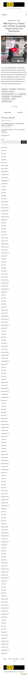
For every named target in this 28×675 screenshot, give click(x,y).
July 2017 (3, 475)
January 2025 (4, 204)
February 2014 (4, 599)
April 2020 (3, 376)
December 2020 (5, 352)
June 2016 (3, 514)
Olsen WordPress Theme (10, 671)
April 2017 (3, 484)
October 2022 (4, 286)
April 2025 (3, 195)
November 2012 (5, 644)
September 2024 (5, 216)
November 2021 (5, 319)
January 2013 (4, 638)
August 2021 (4, 328)
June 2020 (3, 370)
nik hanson (4, 91)
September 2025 (5, 180)
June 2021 (3, 334)
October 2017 (4, 466)
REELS (5, 659)
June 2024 (3, 225)
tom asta (13, 98)
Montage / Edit (12, 20)
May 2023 (3, 265)
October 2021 (4, 322)
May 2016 (3, 517)
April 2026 (3, 159)
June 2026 (3, 153)
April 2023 (3, 268)
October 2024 (4, 213)
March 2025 (4, 198)
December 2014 (5, 569)
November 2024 (5, 210)
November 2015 (5, 535)
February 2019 (4, 418)
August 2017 (4, 472)
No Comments (19, 34)
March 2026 (4, 162)
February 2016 (4, 526)
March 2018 (4, 451)
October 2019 (4, 394)
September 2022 (5, 289)
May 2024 (3, 228)
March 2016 (4, 523)
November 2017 (5, 463)
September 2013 (5, 614)
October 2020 (4, 358)
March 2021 (4, 343)
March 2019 (4, 415)
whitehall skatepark (6, 101)
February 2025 (4, 201)
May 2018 (3, 445)
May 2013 (3, 626)
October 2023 (4, 249)
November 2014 (5, 572)
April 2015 (3, 556)
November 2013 (5, 608)
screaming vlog (5, 98)
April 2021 (3, 340)
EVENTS (22, 659)
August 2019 (4, 400)
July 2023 (3, 259)
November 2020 (5, 355)
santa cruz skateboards (7, 94)
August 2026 (4, 147)
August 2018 (4, 436)
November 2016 (5, 499)
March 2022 (4, 307)
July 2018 (3, 439)
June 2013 (3, 623)
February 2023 (4, 274)
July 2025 (3, 186)
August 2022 (4, 292)
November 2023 (5, 246)
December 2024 (5, 207)
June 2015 (3, 550)
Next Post (20, 112)
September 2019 (5, 397)
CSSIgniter (21, 671)
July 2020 (3, 367)
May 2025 (3, 192)
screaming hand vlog (16, 96)
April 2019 (3, 412)
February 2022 (4, 310)
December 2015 (5, 532)
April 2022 (3, 304)
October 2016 (4, 502)
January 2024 (4, 240)
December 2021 (5, 316)
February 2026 (4, 165)
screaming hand (6, 96)
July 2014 (3, 584)
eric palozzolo (12, 89)
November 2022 (5, 283)
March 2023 (4, 271)
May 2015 (3, 553)
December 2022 (5, 280)
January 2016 (4, 529)
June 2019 (3, 406)
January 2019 (4, 421)
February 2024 (4, 237)
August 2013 (4, 617)
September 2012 (5, 650)
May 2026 (3, 156)
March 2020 (4, 379)
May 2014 (3, 590)
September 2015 (5, 541)
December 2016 (5, 496)
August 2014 (4, 581)
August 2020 (4, 364)
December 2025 (5, 171)
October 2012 (4, 647)
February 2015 (4, 562)
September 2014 (5, 578)
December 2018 (5, 424)
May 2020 (3, 373)
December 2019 (5, 388)
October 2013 (4, 611)
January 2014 (4, 602)
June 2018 (3, 442)
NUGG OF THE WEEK (13, 659)
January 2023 (4, 277)
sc (15, 94)
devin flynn (4, 89)
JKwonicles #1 (5, 135)
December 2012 (5, 641)
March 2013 (4, 632)
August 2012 (4, 653)
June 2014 (3, 587)
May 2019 (3, 409)
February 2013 (4, 635)
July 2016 (3, 511)
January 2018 (4, 457)
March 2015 (4, 559)
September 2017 (5, 469)
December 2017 (5, 460)
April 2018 (3, 448)
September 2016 (5, 505)
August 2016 (4, 508)
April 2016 (3, 520)
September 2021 (5, 325)
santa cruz (11, 91)
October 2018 (4, 430)
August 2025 (4, 183)
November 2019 (5, 391)
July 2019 (3, 403)
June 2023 (3, 262)
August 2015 (4, 544)
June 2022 (3, 298)
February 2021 (4, 346)
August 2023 (4, 256)
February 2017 (4, 490)
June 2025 (3, 189)
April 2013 (3, 629)
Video (18, 20)
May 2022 (3, 301)
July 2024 (3, 222)
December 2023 (5, 243)
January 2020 (4, 385)
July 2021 (3, 331)
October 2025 (4, 177)
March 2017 (4, 487)
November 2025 (5, 174)
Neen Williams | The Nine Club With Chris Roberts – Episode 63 (12, 124)
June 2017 (3, 478)
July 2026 (3, 150)
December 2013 (5, 605)
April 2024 (3, 231)
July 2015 (3, 547)
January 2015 (4, 565)
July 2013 (3, 620)
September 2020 (5, 361)
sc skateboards (22, 94)
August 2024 (4, 219)
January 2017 (4, 493)
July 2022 (3, 295)
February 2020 (4, 382)
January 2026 (4, 168)
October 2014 (4, 575)
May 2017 (3, 481)
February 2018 (4, 454)
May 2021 (3, 337)
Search (2, 139)
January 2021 (4, 349)
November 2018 (5, 427)
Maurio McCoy (21, 89)
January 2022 (4, 313)
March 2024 (4, 234)
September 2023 (5, 253)
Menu (5, 14)
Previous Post (7, 112)
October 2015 (4, 538)
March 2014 (4, 596)
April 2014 (3, 593)
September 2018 (5, 433)
